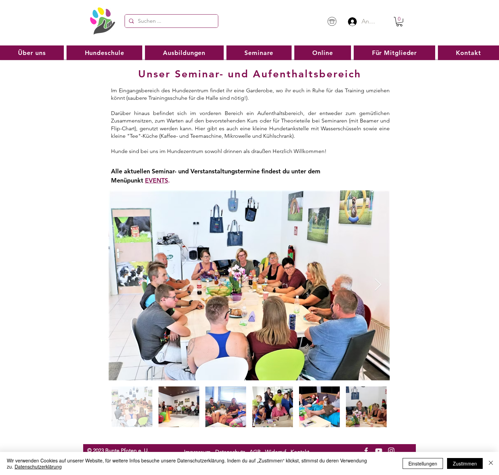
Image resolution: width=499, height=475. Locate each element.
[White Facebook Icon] (366, 450)
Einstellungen (422, 463)
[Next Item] (378, 285)
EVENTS (156, 180)
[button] (399, 21)
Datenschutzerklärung (38, 466)
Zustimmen (465, 463)
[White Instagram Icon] (391, 450)
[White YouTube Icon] (378, 450)
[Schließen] (491, 463)
